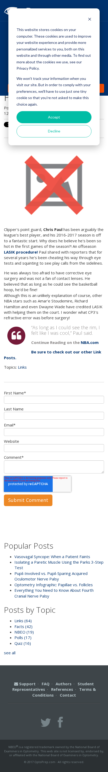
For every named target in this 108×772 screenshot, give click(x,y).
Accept (54, 117)
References (62, 689)
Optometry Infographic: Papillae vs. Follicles (53, 584)
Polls (22, 637)
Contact (68, 695)
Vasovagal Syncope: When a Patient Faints (52, 556)
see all (9, 652)
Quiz (22, 643)
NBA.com (90, 342)
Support (27, 683)
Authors (64, 683)
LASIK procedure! (21, 252)
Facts (23, 626)
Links (22, 367)
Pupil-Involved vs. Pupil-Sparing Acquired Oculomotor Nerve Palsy (51, 576)
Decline (54, 131)
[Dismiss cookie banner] (89, 20)
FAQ (46, 683)
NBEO (24, 632)
